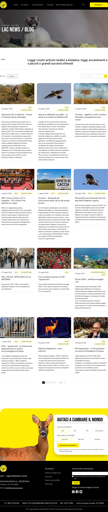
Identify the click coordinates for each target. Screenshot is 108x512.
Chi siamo (24, 5)
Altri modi (48, 484)
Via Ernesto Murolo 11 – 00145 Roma (14, 481)
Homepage (6, 25)
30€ (87, 431)
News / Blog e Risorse (64, 5)
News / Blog (15, 25)
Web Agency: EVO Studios (73, 509)
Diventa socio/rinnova (53, 473)
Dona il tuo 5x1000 (52, 480)
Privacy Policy (59, 509)
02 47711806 (13, 484)
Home (16, 5)
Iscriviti (76, 483)
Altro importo (99, 431)
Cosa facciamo (37, 5)
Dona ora (48, 476)
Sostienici (98, 5)
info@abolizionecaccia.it (14, 488)
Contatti (50, 5)
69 (61, 382)
